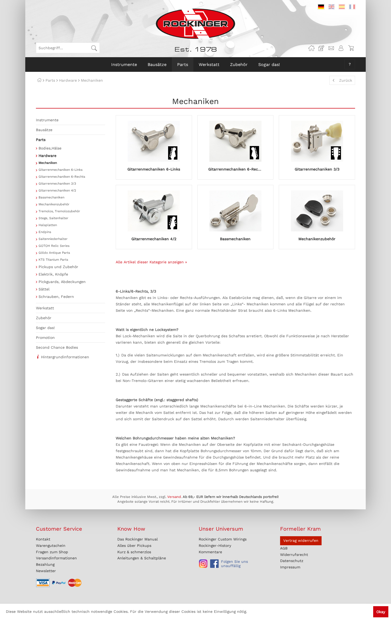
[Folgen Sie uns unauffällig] (203, 563)
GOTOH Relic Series (54, 246)
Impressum (290, 567)
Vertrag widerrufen (300, 540)
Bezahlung (45, 564)
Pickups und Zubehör (58, 267)
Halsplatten (48, 225)
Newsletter (46, 571)
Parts (40, 140)
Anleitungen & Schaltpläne (141, 558)
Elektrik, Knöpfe (53, 274)
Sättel (44, 289)
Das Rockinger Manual (137, 539)
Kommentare (210, 552)
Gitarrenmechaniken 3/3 (57, 183)
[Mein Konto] (341, 48)
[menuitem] (68, 48)
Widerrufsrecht (294, 554)
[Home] (39, 80)
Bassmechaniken (51, 197)
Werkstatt (45, 308)
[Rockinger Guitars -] (311, 48)
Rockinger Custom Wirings (223, 539)
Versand (174, 497)
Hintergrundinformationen (65, 357)
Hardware (47, 155)
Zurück (345, 80)
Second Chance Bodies (57, 347)
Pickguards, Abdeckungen (62, 282)
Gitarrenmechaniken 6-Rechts (62, 176)
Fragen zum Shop (52, 552)
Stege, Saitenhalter (53, 218)
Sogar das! (45, 328)
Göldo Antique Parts (54, 253)
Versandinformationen (56, 558)
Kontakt (43, 539)
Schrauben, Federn (56, 296)
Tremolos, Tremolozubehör (59, 211)
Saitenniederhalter (53, 239)
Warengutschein (50, 545)
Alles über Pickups (134, 545)
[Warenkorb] (351, 48)
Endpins (45, 232)
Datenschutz (291, 561)
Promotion (45, 337)
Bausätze (44, 130)
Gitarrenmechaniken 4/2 (57, 190)
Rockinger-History (215, 545)
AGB (284, 548)
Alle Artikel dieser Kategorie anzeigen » (151, 262)
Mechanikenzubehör (54, 204)
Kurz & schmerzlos (134, 552)
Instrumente (47, 120)
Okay (380, 612)
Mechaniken (48, 163)
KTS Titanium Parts (53, 259)
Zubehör (43, 318)
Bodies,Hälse (50, 148)
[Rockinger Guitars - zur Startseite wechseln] (195, 24)
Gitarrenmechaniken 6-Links (60, 170)
